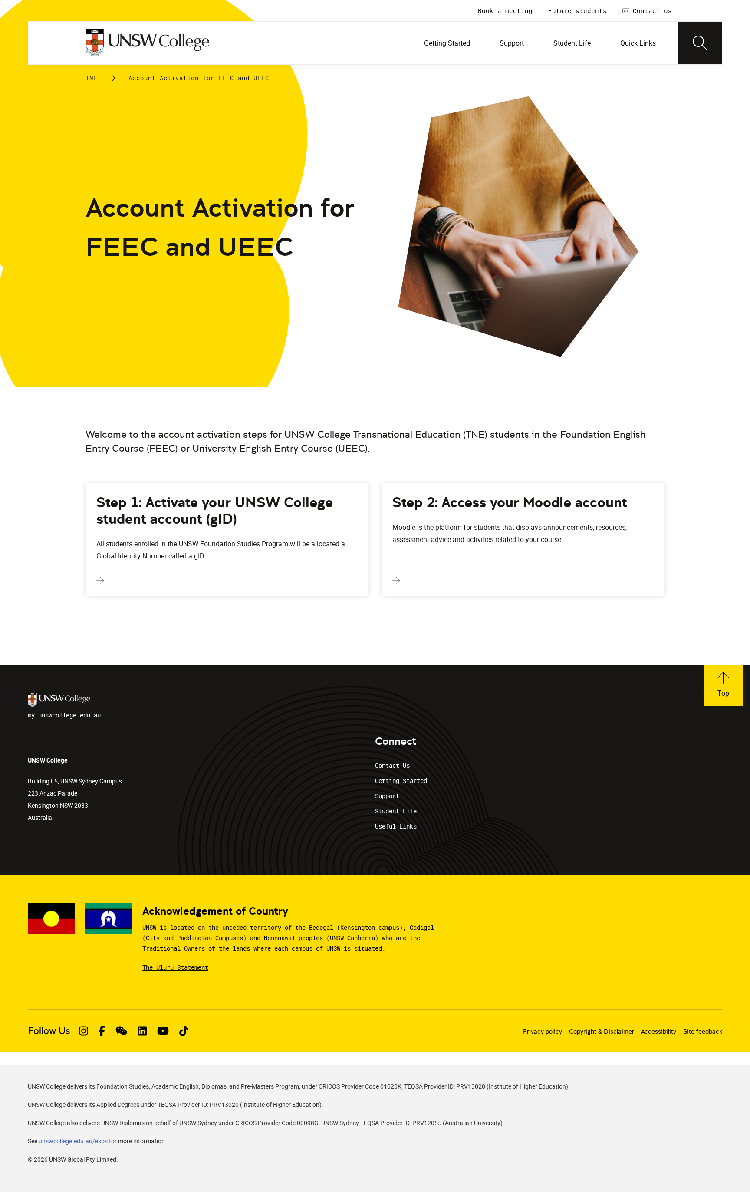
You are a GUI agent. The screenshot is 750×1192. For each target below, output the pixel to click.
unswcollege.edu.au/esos (73, 1141)
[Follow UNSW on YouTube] (163, 1031)
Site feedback (702, 1031)
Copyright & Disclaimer (601, 1031)
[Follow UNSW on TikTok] (184, 1031)
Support (387, 796)
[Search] (700, 43)
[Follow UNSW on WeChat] (121, 1031)
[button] (723, 685)
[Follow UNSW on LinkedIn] (142, 1031)
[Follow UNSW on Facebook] (102, 1031)
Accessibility (658, 1031)
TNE (91, 78)
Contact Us (392, 765)
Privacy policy (542, 1031)
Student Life (396, 811)
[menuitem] (448, 43)
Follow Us (49, 1030)
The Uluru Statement (175, 967)
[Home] (147, 43)
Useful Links (396, 826)
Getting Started (401, 780)
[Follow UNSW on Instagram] (83, 1031)
